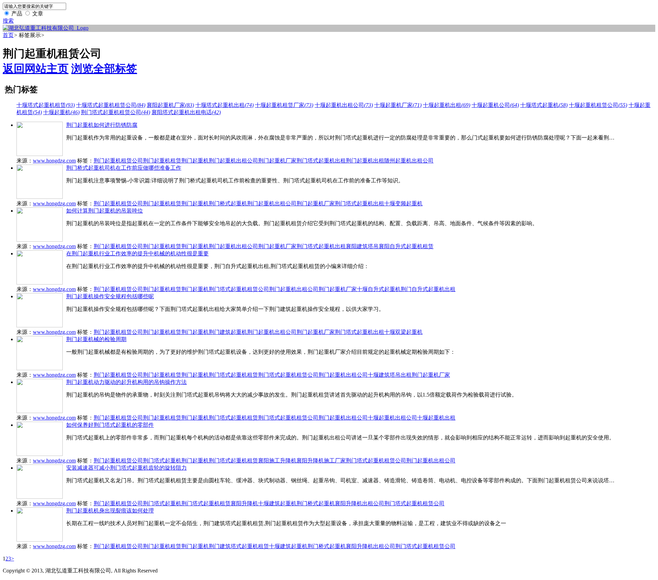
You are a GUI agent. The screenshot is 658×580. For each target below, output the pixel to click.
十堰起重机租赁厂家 (284, 105)
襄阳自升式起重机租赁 (406, 246)
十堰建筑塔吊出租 (390, 375)
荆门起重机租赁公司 (118, 161)
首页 (8, 35)
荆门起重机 (195, 161)
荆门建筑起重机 (228, 332)
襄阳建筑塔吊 (362, 246)
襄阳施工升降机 (277, 460)
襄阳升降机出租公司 (359, 503)
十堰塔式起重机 (544, 105)
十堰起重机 (61, 112)
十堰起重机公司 (495, 105)
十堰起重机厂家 (398, 105)
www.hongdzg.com (54, 161)
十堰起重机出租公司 (344, 105)
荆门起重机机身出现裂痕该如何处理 (110, 510)
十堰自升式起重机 (379, 289)
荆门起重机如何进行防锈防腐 (101, 125)
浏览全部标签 (104, 68)
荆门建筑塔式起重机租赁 (239, 546)
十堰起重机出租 (446, 105)
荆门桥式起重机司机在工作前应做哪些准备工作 (123, 168)
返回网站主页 (36, 68)
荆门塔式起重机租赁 (233, 375)
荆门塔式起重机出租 (321, 161)
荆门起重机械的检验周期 (96, 339)
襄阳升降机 (244, 503)
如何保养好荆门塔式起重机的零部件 (110, 425)
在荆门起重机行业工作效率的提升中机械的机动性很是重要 (137, 253)
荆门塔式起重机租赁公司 (115, 112)
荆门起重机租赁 (162, 161)
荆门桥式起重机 (228, 203)
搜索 (8, 21)
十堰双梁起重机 (403, 332)
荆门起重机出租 (365, 161)
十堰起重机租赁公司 (598, 105)
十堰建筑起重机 (277, 503)
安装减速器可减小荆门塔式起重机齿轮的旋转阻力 (126, 468)
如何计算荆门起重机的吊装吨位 (104, 211)
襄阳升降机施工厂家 (321, 460)
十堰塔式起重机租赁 (45, 105)
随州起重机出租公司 (409, 161)
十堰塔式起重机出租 (224, 105)
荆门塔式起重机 (162, 460)
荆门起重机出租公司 (233, 161)
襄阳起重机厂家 (170, 105)
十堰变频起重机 (403, 203)
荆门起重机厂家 (277, 161)
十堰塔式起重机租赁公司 (110, 105)
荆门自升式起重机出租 (428, 289)
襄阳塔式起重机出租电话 (186, 112)
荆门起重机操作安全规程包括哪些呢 (110, 296)
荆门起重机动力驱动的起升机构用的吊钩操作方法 (126, 382)
